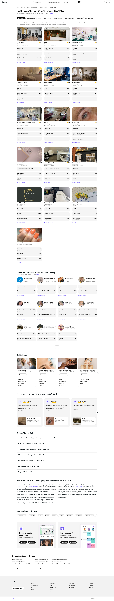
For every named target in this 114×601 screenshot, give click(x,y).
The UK (41, 7)
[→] (97, 372)
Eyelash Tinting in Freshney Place (41, 561)
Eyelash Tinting (34, 7)
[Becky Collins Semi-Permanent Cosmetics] (87, 372)
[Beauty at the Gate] (26, 372)
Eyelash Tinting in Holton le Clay (41, 559)
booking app (79, 486)
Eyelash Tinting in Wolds (40, 565)
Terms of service (72, 585)
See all (57, 347)
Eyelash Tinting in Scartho (17, 559)
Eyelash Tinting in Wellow (17, 565)
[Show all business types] (96, 515)
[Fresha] (4, 2)
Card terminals (53, 587)
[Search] (79, 2)
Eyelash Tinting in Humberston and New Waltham (21, 563)
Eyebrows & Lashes (25, 7)
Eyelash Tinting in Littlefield (40, 563)
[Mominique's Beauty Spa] (67, 372)
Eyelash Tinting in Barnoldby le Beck (59, 559)
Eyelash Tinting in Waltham (40, 568)
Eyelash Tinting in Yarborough (58, 561)
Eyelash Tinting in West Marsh (41, 570)
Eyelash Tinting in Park (16, 568)
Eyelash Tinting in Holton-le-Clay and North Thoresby (61, 563)
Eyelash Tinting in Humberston (18, 570)
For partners (52, 583)
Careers (32, 583)
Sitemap (32, 589)
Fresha (18, 486)
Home (18, 7)
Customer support (34, 585)
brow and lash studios (33, 486)
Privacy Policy (71, 583)
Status (51, 591)
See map (51, 13)
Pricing (51, 585)
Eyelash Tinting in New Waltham (18, 561)
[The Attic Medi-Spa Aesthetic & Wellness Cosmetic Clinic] (46, 372)
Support (51, 589)
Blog (31, 587)
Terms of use (71, 587)
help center (83, 492)
